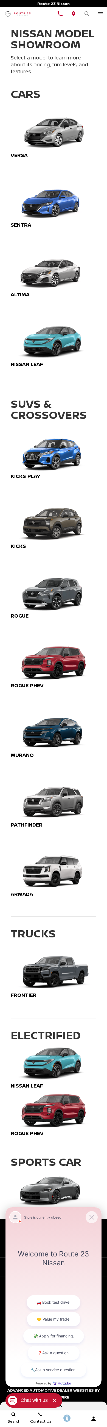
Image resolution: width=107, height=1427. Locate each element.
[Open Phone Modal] (60, 14)
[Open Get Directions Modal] (73, 14)
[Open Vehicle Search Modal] (87, 14)
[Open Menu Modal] (100, 14)
